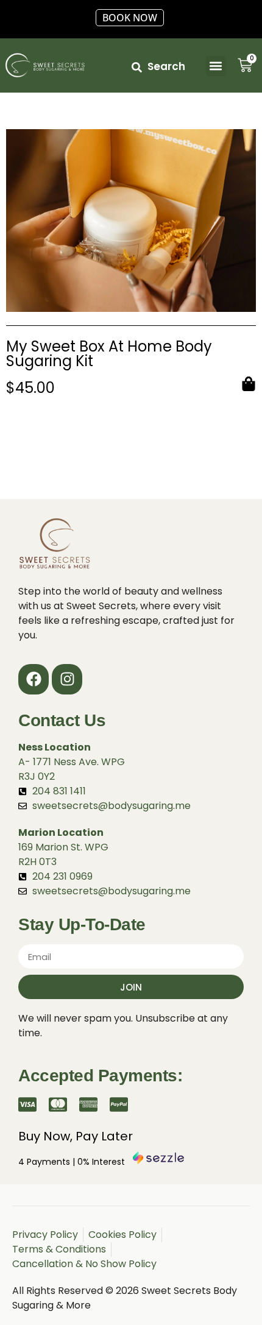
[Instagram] (67, 679)
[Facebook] (33, 679)
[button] (216, 66)
